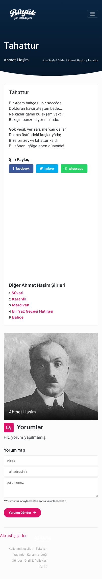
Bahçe (18, 317)
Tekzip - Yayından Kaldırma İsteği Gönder (29, 554)
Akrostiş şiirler (13, 535)
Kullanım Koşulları (21, 548)
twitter (48, 168)
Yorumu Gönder (21, 512)
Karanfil (19, 299)
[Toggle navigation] (92, 14)
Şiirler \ (63, 60)
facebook (21, 168)
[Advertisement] (51, 224)
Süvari (17, 292)
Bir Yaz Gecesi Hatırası (32, 311)
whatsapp (75, 168)
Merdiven (20, 305)
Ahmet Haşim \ (78, 60)
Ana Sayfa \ (50, 60)
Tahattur (93, 60)
